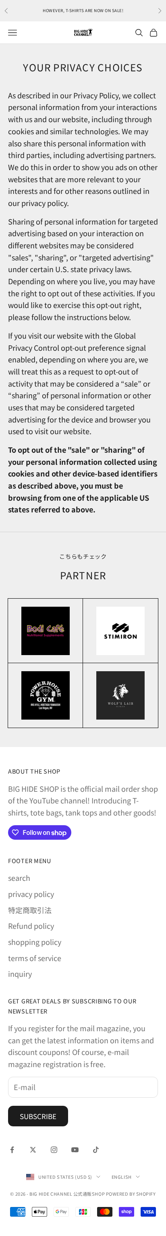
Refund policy (31, 925)
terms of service (34, 958)
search (19, 877)
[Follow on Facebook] (12, 1150)
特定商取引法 (30, 910)
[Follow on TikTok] (96, 1150)
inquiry (20, 973)
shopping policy (34, 941)
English (122, 1177)
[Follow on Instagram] (54, 1150)
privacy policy (31, 894)
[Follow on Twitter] (33, 1150)
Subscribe (38, 1116)
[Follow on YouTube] (75, 1150)
